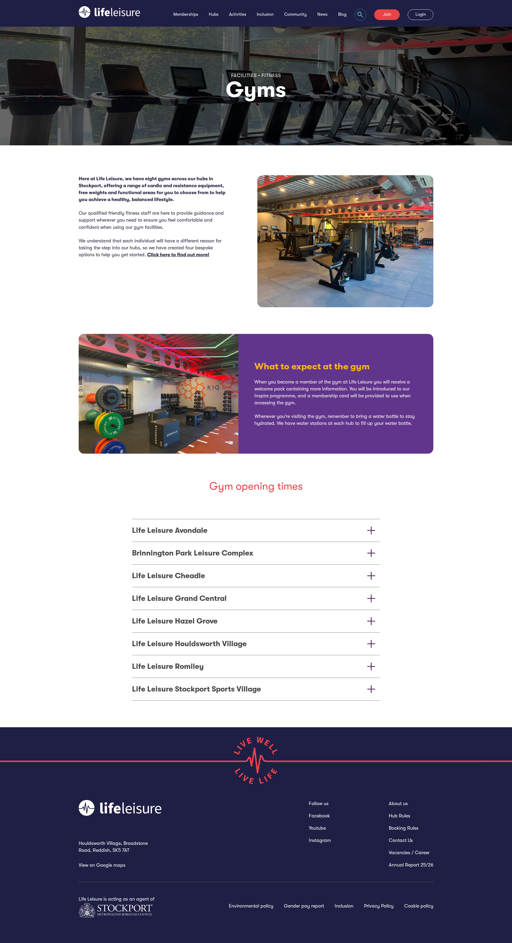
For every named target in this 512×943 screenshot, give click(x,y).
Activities (237, 14)
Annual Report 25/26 (411, 865)
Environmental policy (251, 906)
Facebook (319, 815)
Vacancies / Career (409, 852)
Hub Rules (399, 815)
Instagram (320, 840)
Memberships (185, 14)
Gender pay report (304, 906)
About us (398, 803)
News (322, 14)
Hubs (213, 14)
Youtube (317, 828)
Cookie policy (418, 906)
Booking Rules (403, 828)
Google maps (110, 865)
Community (295, 14)
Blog (342, 14)
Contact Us (401, 840)
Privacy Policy (379, 906)
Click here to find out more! (178, 254)
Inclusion (265, 14)
